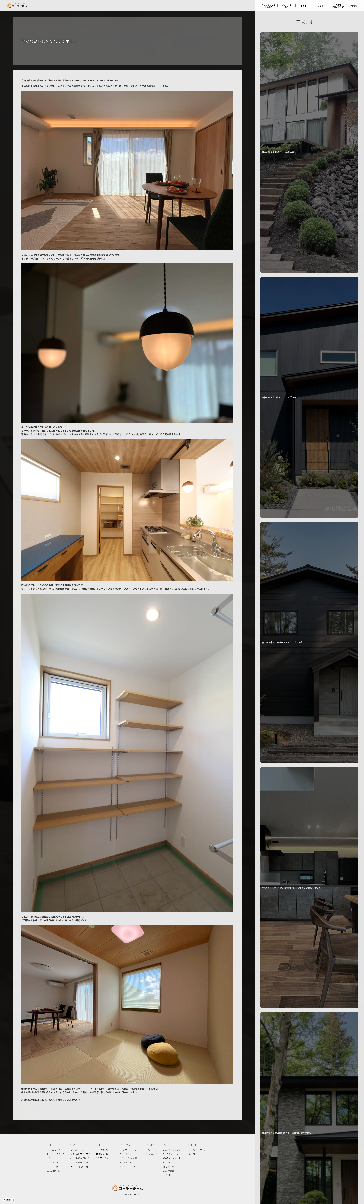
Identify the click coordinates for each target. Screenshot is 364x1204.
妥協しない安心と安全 (80, 1154)
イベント (149, 1149)
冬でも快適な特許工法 (80, 1158)
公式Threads (168, 1170)
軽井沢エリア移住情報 (173, 1158)
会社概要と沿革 (54, 1149)
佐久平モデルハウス (105, 1158)
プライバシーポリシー (198, 1149)
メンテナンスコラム (128, 1162)
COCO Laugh (52, 1166)
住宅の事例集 (102, 1149)
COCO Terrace (53, 1170)
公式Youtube (168, 1166)
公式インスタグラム (172, 1149)
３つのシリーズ (77, 1149)
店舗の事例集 (102, 1154)
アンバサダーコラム (128, 1149)
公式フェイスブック (172, 1162)
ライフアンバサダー (171, 1154)
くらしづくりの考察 (128, 1158)
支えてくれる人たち (79, 1162)
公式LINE (166, 1175)
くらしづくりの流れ (55, 1158)
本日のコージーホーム (129, 1166)
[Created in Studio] (9, 1199)
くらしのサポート (55, 1162)
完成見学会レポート (128, 1154)
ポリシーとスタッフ (56, 1154)
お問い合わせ (151, 1154)
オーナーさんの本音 (79, 1166)
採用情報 (353, 5)
